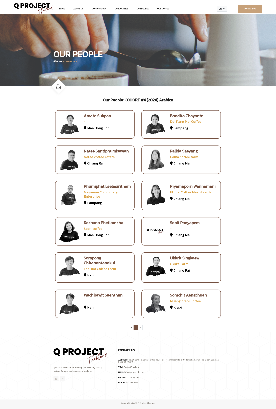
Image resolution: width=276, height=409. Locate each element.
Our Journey (121, 8)
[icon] (56, 378)
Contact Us (250, 8)
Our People (143, 8)
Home (62, 8)
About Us (78, 8)
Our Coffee (163, 8)
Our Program (99, 8)
